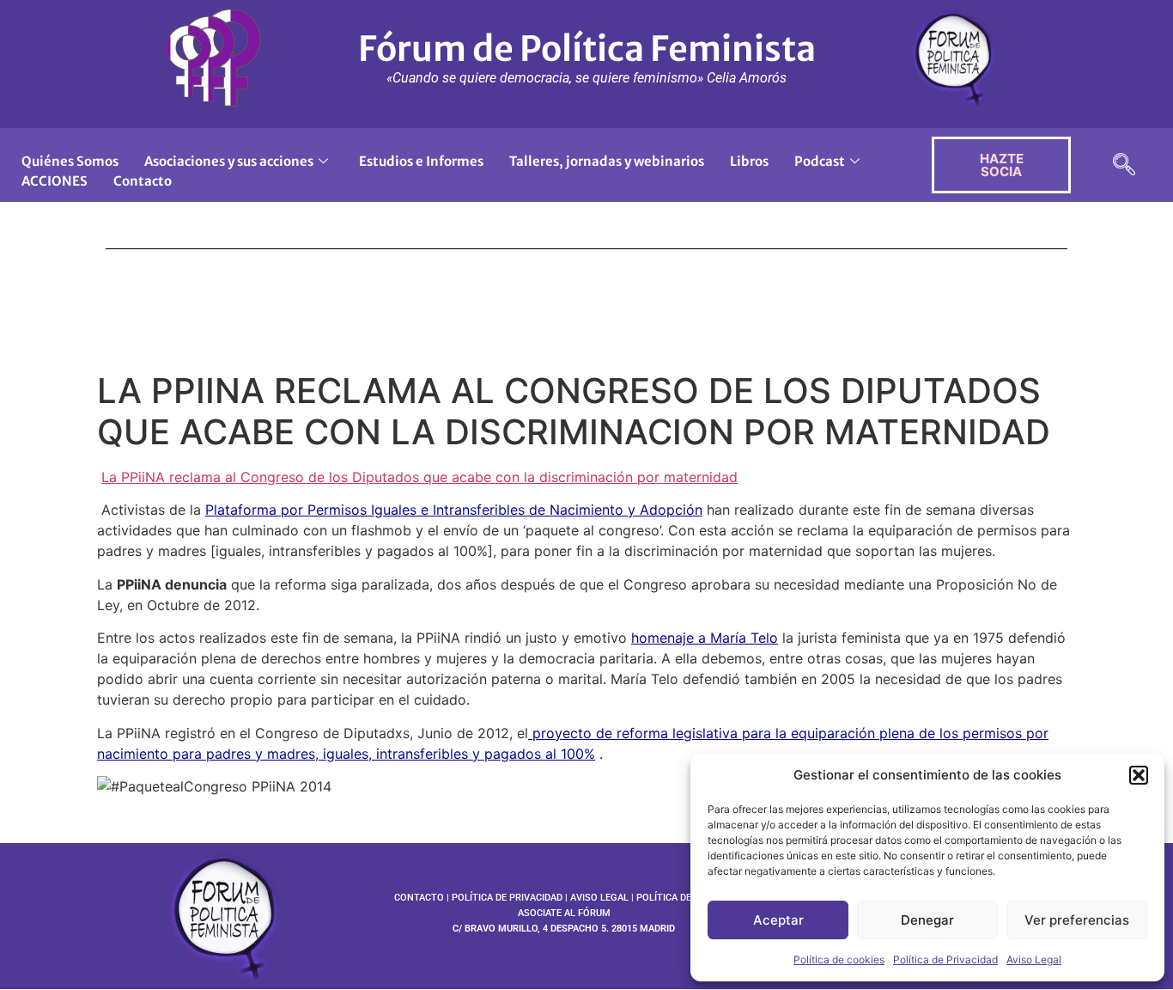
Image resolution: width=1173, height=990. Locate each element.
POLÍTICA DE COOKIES (684, 897)
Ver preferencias (1076, 920)
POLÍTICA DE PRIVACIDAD (507, 897)
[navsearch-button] (1124, 165)
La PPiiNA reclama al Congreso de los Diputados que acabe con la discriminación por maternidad (419, 477)
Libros (749, 161)
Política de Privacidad (945, 959)
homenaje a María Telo (704, 637)
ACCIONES (54, 181)
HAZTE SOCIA (1002, 165)
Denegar (927, 920)
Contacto (142, 181)
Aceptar (778, 920)
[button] (1138, 775)
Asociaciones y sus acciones (228, 161)
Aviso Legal (1033, 959)
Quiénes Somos (70, 161)
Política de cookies (838, 959)
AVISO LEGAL (599, 897)
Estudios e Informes (421, 161)
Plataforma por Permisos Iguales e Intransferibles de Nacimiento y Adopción (453, 509)
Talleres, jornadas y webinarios (606, 161)
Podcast (819, 161)
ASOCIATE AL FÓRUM (564, 913)
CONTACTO (419, 897)
